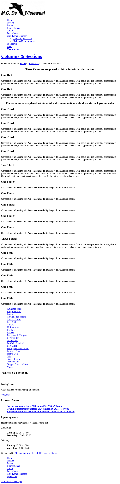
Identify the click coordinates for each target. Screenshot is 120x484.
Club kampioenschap (22, 38)
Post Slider (12, 346)
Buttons (10, 314)
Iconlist (10, 332)
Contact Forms (14, 319)
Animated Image (14, 309)
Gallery (10, 324)
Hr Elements (13, 327)
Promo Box (12, 353)
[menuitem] (10, 20)
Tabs (9, 356)
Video (10, 367)
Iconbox (11, 330)
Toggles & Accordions (17, 364)
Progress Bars (13, 351)
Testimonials (13, 361)
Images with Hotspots (17, 335)
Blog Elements (14, 311)
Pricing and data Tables (18, 348)
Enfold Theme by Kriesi (46, 453)
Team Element (13, 359)
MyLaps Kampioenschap (24, 41)
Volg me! (5, 394)
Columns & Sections (21, 56)
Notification (12, 340)
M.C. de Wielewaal (24, 453)
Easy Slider (12, 322)
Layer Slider (12, 338)
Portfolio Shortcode (16, 343)
